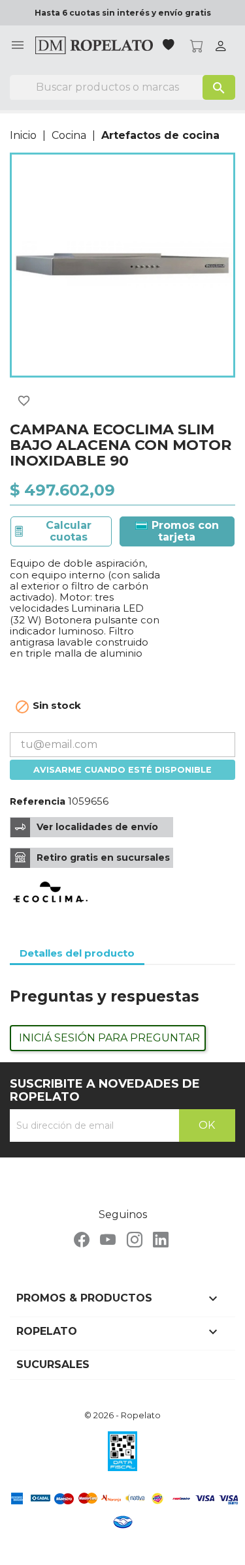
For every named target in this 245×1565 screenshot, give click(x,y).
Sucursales (53, 1364)
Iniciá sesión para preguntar (109, 1038)
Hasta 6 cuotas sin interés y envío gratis (123, 13)
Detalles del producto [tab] (77, 953)
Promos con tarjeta (183, 531)
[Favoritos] (170, 46)
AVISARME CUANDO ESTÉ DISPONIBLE (122, 770)
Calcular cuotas (68, 531)
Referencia (37, 801)
